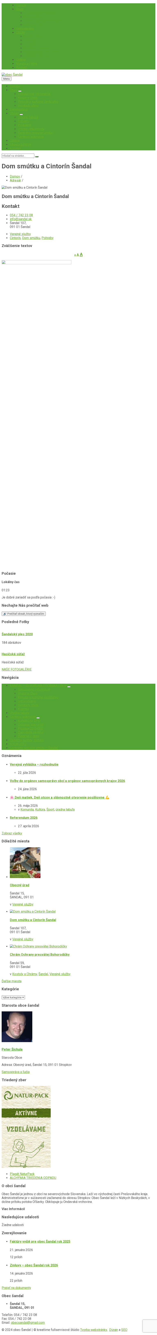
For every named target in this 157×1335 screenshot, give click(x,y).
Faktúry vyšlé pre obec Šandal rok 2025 (40, 1241)
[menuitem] (21, 5)
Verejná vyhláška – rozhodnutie (34, 764)
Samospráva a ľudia (16, 1072)
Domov (15, 176)
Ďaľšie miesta (11, 981)
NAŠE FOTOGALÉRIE (16, 669)
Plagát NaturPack (22, 1174)
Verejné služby (20, 234)
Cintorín (15, 238)
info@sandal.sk (21, 219)
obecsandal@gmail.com (28, 1323)
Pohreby (47, 238)
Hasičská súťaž (13, 654)
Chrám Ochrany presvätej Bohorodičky (40, 954)
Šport (50, 809)
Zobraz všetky (12, 833)
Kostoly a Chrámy (24, 974)
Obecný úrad (19, 885)
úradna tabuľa (65, 809)
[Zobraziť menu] (19, 91)
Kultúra (40, 809)
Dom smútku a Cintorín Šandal (33, 920)
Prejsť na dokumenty (16, 1288)
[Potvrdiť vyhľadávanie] (36, 156)
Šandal (43, 974)
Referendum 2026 (23, 818)
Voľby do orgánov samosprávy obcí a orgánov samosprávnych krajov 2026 (67, 781)
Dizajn (113, 1330)
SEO (124, 1330)
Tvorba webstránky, (94, 1330)
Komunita (27, 809)
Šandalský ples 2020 (17, 634)
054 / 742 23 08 (21, 215)
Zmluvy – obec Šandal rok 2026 (34, 1265)
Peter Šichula (12, 1049)
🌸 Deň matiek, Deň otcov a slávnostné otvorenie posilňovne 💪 (59, 797)
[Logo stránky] (12, 75)
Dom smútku (31, 238)
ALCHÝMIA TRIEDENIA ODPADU (33, 1178)
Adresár (15, 180)
